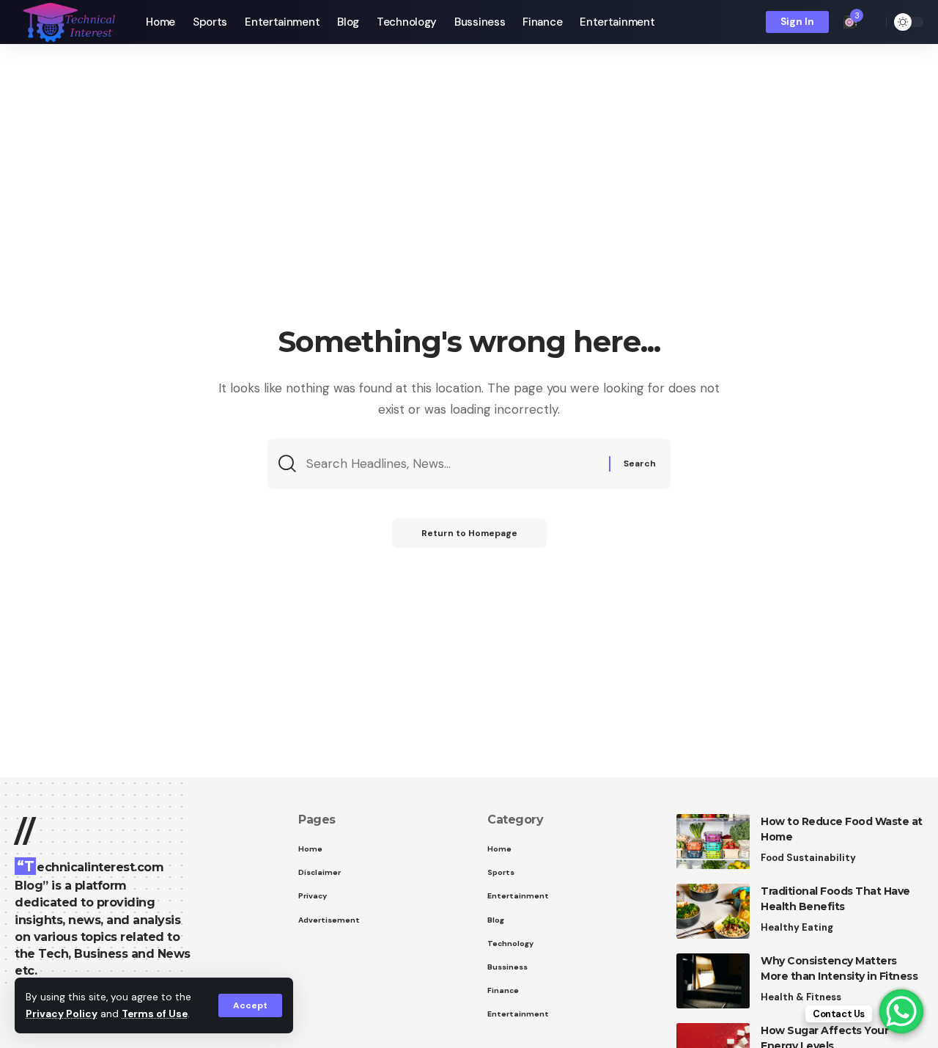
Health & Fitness (801, 997)
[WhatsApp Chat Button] (901, 1011)
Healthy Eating (797, 927)
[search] (871, 22)
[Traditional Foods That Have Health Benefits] (713, 911)
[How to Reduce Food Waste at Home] (713, 841)
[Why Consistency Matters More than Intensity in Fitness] (713, 980)
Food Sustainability (808, 857)
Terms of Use (155, 1014)
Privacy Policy (61, 1014)
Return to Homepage (469, 533)
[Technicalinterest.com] (68, 22)
